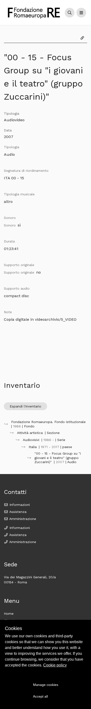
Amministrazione (22, 519)
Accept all (40, 696)
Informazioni (19, 505)
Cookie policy (55, 665)
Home (9, 613)
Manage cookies (45, 685)
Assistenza (17, 512)
